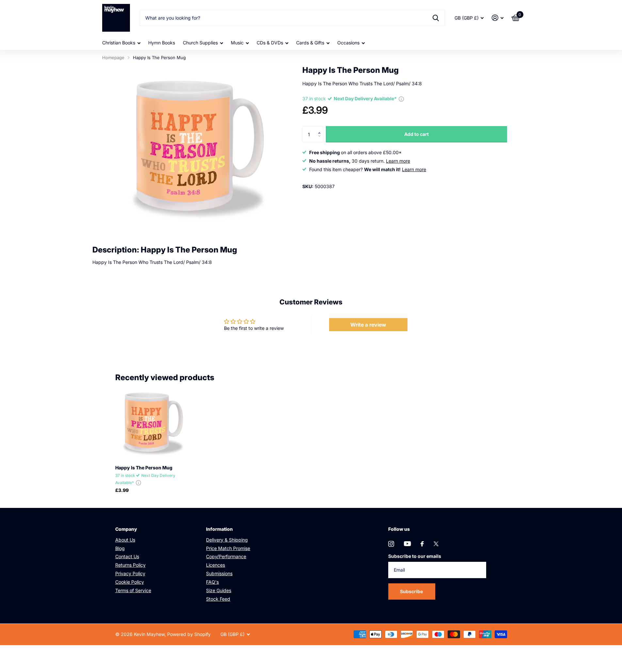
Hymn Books (161, 42)
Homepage (113, 57)
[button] (321, 128)
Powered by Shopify (189, 634)
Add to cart (416, 134)
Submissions (219, 573)
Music (237, 42)
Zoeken (436, 18)
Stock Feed (218, 599)
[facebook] (422, 543)
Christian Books (118, 42)
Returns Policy (130, 565)
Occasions (348, 42)
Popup (401, 99)
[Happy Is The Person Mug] (152, 423)
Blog (120, 548)
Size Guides (218, 590)
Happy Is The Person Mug (143, 467)
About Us (125, 540)
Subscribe (412, 591)
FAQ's (212, 582)
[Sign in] (498, 17)
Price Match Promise (228, 548)
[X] (436, 544)
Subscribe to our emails (414, 556)
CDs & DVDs (270, 42)
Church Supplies (200, 42)
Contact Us (127, 556)
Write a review (368, 324)
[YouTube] (407, 543)
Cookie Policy (129, 582)
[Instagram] (391, 544)
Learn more (398, 161)
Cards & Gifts (310, 42)
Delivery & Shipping (227, 540)
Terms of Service (133, 590)
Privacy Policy (130, 573)
